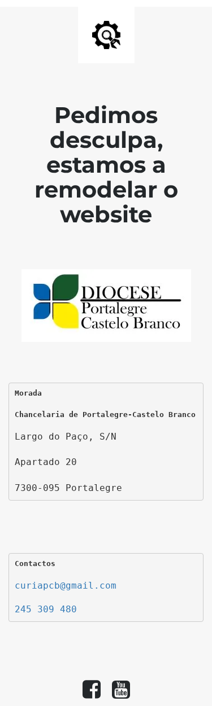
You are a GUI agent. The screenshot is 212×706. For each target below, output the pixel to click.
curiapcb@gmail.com (65, 585)
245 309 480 (46, 609)
